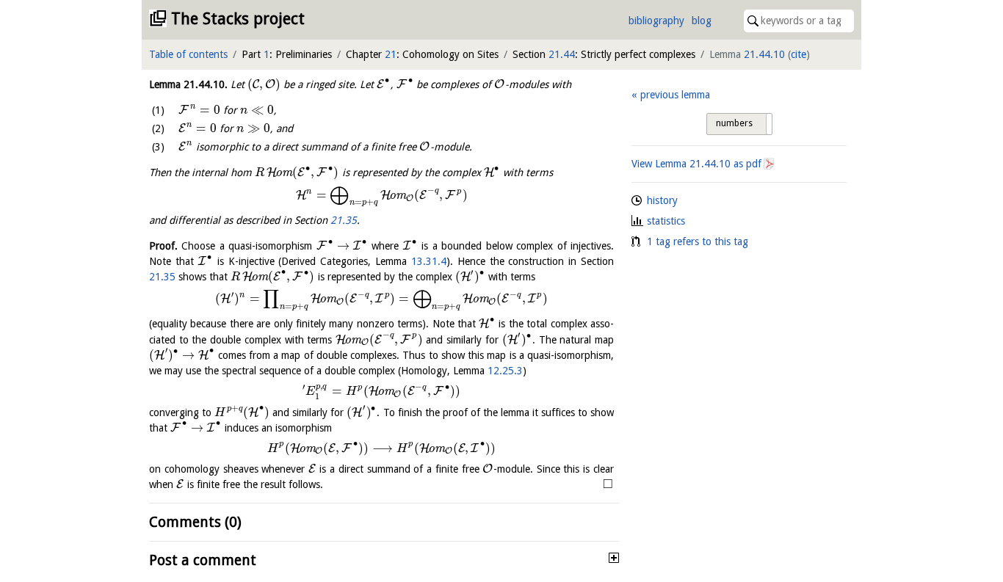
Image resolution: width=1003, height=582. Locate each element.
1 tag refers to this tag (697, 241)
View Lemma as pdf (696, 164)
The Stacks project (238, 19)
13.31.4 (428, 261)
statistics (666, 221)
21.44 (561, 54)
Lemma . (188, 84)
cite (798, 54)
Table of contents (188, 54)
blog (701, 20)
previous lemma (674, 95)
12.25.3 (505, 371)
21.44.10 (764, 54)
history (662, 200)
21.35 (343, 220)
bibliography (656, 20)
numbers (734, 123)
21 (391, 54)
